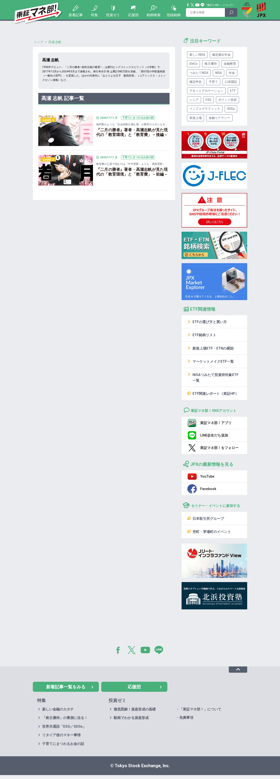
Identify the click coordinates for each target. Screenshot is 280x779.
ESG (208, 99)
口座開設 (231, 81)
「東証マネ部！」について (218, 5)
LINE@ (160, 651)
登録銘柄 (174, 15)
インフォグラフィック (204, 108)
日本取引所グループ (208, 518)
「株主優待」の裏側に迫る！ (65, 718)
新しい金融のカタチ (58, 709)
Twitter (192, 5)
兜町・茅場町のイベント (211, 532)
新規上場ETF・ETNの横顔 (213, 348)
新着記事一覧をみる (66, 686)
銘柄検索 (154, 15)
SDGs (231, 108)
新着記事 (76, 15)
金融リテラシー (219, 118)
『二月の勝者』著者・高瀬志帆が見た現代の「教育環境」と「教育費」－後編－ (132, 132)
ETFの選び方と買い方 (209, 322)
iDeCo (193, 63)
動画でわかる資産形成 (131, 718)
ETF (233, 90)
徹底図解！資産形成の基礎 (135, 709)
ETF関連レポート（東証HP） (215, 393)
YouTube (197, 5)
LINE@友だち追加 (214, 435)
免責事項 (186, 717)
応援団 (133, 15)
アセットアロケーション (206, 90)
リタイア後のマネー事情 (61, 735)
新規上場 (195, 118)
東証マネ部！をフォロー (219, 448)
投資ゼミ (113, 15)
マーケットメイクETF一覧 (213, 361)
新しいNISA (197, 54)
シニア (194, 99)
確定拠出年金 (221, 54)
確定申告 (195, 81)
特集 (94, 15)
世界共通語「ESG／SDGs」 (64, 726)
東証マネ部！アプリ (216, 423)
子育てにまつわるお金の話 (63, 744)
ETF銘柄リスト (204, 335)
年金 (232, 73)
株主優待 (211, 63)
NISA (218, 73)
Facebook (188, 5)
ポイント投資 (227, 99)
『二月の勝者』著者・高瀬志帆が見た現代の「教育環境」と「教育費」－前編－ (132, 172)
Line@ (202, 5)
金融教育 (230, 63)
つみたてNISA (198, 73)
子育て (213, 81)
